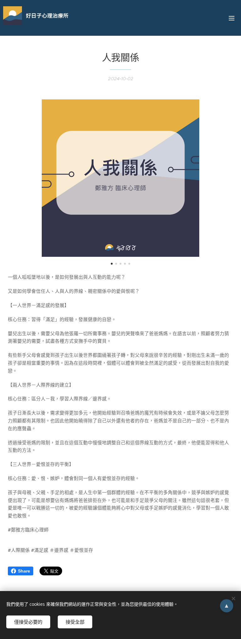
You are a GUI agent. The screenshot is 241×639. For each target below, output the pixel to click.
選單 (231, 18)
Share (24, 570)
